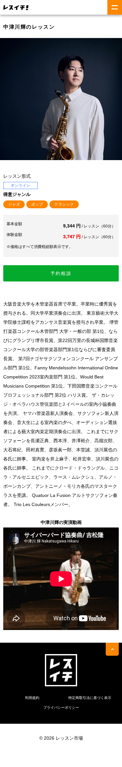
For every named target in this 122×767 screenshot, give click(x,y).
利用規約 (32, 698)
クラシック (64, 204)
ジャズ (14, 204)
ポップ (37, 204)
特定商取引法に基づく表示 (89, 698)
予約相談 (60, 273)
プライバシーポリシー (61, 707)
